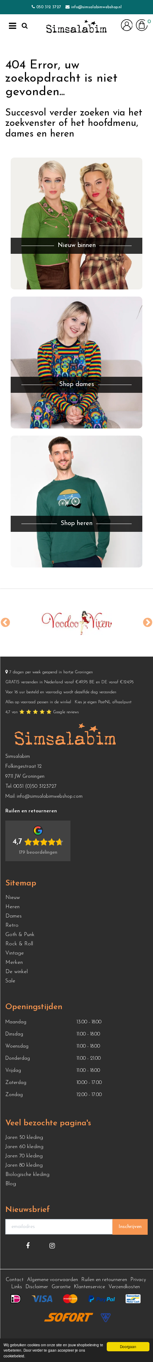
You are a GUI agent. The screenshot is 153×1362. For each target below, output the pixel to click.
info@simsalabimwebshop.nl (96, 7)
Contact (14, 1280)
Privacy (138, 1280)
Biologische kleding (27, 1174)
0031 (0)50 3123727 (35, 786)
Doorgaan (128, 1346)
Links (16, 1287)
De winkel (16, 972)
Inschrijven (130, 1226)
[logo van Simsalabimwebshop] (76, 26)
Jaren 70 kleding (24, 1156)
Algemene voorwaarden (52, 1280)
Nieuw (12, 897)
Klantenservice (89, 1287)
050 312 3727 (48, 7)
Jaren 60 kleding (24, 1147)
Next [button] (147, 622)
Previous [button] (5, 622)
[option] (75, 622)
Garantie (61, 1287)
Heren (12, 907)
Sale (10, 981)
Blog (10, 1184)
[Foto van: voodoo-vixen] (75, 622)
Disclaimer (37, 1287)
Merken (14, 962)
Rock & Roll (19, 944)
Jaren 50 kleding (24, 1137)
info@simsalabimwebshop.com (50, 796)
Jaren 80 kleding (24, 1165)
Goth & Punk (20, 934)
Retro (12, 925)
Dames (13, 916)
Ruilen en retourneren (104, 1280)
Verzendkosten (124, 1287)
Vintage (14, 953)
